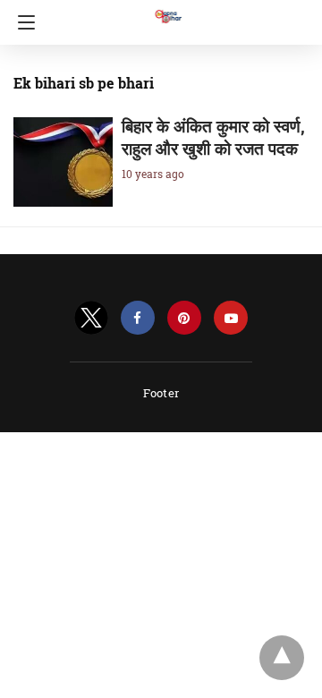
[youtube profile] (231, 318)
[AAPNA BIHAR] (167, 8)
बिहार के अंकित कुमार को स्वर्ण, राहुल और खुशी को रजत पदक (213, 137)
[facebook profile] (138, 318)
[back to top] (281, 657)
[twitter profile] (91, 318)
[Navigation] (22, 22)
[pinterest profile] (184, 318)
